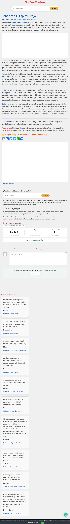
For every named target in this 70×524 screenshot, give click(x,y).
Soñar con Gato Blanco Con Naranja (14, 486)
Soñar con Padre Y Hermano (12, 513)
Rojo (13, 183)
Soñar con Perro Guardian (11, 372)
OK (42, 522)
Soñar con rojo (7, 90)
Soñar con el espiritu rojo (21, 23)
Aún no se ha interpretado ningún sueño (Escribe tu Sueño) (19, 19)
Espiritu (10, 183)
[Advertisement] (35, 45)
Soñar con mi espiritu (9, 104)
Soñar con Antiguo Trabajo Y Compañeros (11, 444)
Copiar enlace (35, 274)
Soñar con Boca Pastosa (10, 333)
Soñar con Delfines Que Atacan (12, 411)
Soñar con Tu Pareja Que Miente (13, 391)
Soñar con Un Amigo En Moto (12, 467)
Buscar (54, 8)
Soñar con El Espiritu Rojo (19, 16)
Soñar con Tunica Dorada (10, 313)
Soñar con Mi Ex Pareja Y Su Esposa (14, 350)
